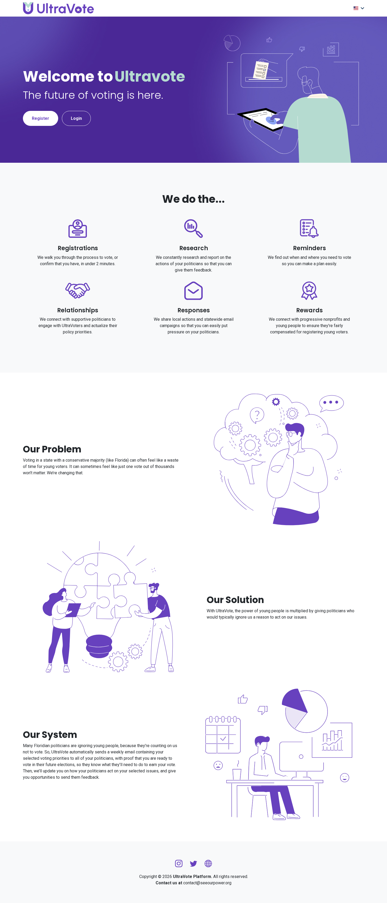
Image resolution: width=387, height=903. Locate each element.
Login (76, 118)
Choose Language (359, 8)
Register (40, 118)
